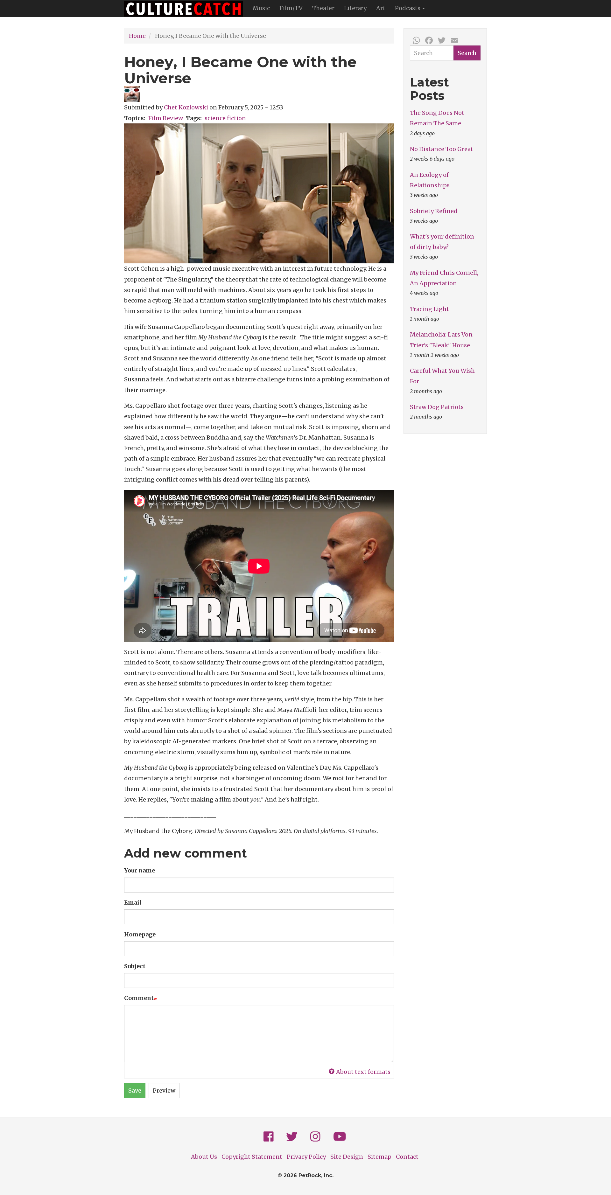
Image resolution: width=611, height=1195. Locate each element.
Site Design (346, 1156)
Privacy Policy (306, 1156)
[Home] (186, 9)
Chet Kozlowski (186, 107)
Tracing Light (429, 309)
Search (467, 53)
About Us (204, 1156)
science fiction (225, 118)
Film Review (165, 118)
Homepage (140, 934)
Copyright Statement (251, 1156)
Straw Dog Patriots (437, 407)
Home (137, 35)
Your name (139, 870)
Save (134, 1090)
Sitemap (379, 1156)
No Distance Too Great (441, 149)
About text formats (363, 1071)
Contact (407, 1156)
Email (133, 902)
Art (380, 8)
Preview (164, 1090)
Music (261, 8)
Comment (139, 998)
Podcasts (408, 8)
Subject (134, 966)
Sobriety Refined (434, 211)
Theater (323, 8)
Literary (355, 8)
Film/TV (291, 8)
